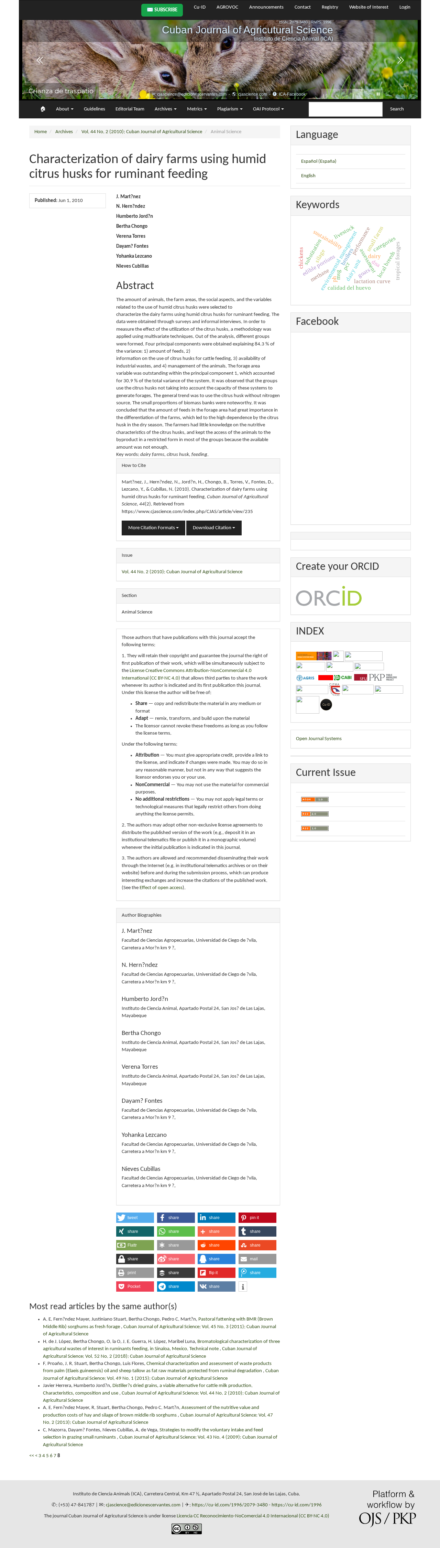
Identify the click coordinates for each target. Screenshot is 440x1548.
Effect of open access (161, 887)
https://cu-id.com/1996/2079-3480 (230, 1505)
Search (397, 109)
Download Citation (212, 528)
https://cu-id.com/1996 (297, 1505)
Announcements (266, 7)
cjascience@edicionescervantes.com (143, 1505)
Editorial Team (130, 109)
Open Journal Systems (319, 738)
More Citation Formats (152, 528)
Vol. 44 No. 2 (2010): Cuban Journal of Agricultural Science (141, 132)
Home (40, 132)
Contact (303, 7)
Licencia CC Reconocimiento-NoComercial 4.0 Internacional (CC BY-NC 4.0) (253, 1516)
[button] (135, 1218)
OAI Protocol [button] (266, 109)
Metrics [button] (195, 109)
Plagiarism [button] (228, 109)
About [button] (63, 109)
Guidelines (94, 109)
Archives (64, 132)
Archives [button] (164, 109)
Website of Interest (368, 7)
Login (404, 7)
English (308, 176)
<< (31, 1456)
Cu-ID (200, 7)
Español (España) (319, 161)
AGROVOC (227, 7)
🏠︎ (43, 109)
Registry (330, 7)
